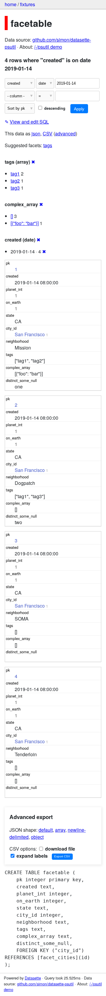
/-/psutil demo (48, 46)
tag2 (15, 180)
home (10, 4)
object (37, 836)
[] (12, 216)
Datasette (33, 978)
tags (47, 145)
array (60, 829)
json (36, 133)
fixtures (27, 4)
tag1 (15, 173)
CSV (47, 133)
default (46, 829)
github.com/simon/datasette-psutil (45, 984)
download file (59, 848)
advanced (65, 133)
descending (54, 108)
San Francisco (30, 334)
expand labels (31, 855)
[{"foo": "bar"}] (25, 223)
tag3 (15, 187)
